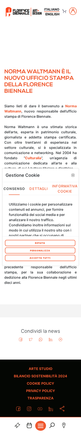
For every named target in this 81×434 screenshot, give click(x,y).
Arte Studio (40, 368)
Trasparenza (40, 398)
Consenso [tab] (14, 188)
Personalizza (40, 250)
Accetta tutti (40, 258)
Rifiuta (40, 243)
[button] (73, 175)
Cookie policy (40, 383)
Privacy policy (40, 391)
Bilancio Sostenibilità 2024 (40, 376)
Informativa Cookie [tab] (65, 188)
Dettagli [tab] (38, 188)
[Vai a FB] (23, 12)
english (52, 14)
